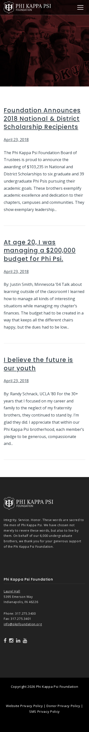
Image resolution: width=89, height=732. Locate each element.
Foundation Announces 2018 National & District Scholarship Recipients (42, 118)
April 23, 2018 (16, 139)
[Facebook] (5, 640)
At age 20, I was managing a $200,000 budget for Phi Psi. (40, 250)
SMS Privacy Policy (44, 711)
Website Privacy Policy (24, 706)
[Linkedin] (18, 640)
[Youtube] (25, 640)
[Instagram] (11, 640)
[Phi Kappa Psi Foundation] (27, 7)
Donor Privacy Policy (63, 706)
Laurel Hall (12, 591)
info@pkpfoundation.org (23, 624)
